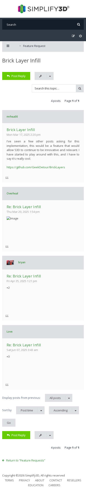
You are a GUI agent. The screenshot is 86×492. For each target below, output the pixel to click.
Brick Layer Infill (21, 60)
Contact (55, 480)
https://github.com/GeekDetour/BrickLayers (36, 167)
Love (10, 331)
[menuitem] (80, 36)
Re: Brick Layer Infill (24, 206)
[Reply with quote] (7, 177)
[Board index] (43, 8)
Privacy (24, 480)
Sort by (17, 410)
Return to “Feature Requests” (25, 460)
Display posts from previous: (31, 398)
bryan (21, 262)
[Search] (78, 24)
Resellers (74, 480)
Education (35, 485)
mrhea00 (12, 116)
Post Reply (18, 76)
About (39, 480)
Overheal (12, 193)
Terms (9, 480)
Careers (54, 485)
